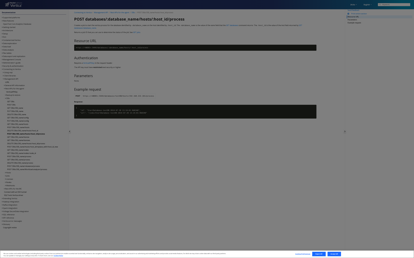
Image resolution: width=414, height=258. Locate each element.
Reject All (318, 254)
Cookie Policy (58, 256)
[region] (207, 254)
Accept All (334, 254)
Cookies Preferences (302, 254)
